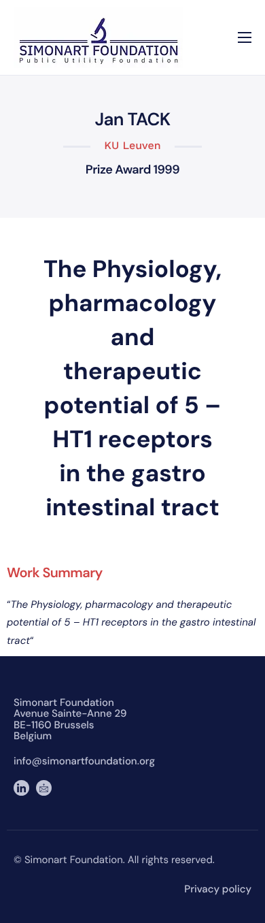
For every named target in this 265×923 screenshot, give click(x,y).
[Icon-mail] (44, 788)
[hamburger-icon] (244, 37)
